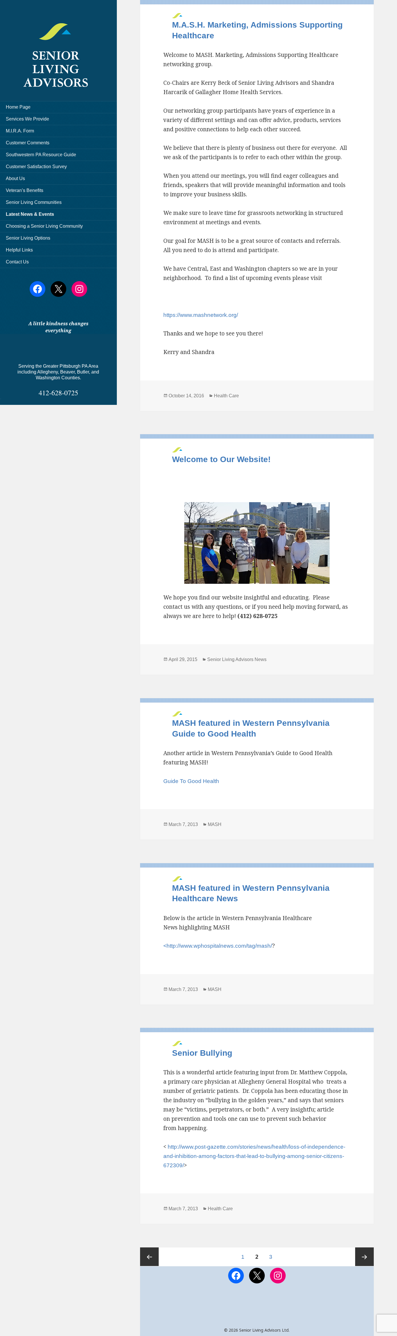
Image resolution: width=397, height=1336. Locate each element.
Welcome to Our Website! (221, 459)
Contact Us (17, 261)
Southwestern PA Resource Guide (41, 154)
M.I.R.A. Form (20, 130)
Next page (364, 1256)
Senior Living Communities (34, 202)
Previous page (149, 1256)
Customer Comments (27, 142)
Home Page (18, 107)
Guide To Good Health (191, 781)
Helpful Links (19, 249)
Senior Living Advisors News (237, 659)
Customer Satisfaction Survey (36, 166)
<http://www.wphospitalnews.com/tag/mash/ (217, 946)
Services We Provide (27, 118)
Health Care (226, 395)
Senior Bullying (202, 1052)
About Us (15, 178)
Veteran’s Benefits (24, 190)
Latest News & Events (30, 214)
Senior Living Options (28, 238)
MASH (214, 824)
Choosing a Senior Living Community (44, 226)
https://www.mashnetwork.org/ (200, 315)
